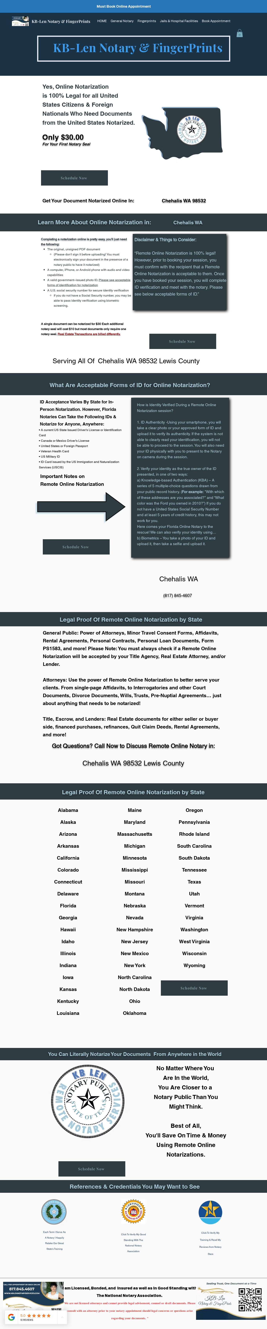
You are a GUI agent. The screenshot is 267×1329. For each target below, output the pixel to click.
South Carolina (194, 846)
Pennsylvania (194, 822)
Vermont (194, 906)
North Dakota (134, 989)
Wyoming (194, 965)
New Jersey (134, 941)
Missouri (135, 882)
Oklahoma (134, 1013)
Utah (194, 894)
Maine (135, 810)
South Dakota (194, 858)
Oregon (194, 810)
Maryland (134, 822)
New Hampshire (134, 929)
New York (134, 965)
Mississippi (135, 870)
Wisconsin (194, 953)
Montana (135, 894)
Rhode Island (194, 834)
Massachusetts (134, 834)
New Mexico (135, 953)
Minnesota (135, 858)
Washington (194, 929)
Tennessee (194, 870)
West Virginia (194, 941)
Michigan (134, 846)
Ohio (134, 1001)
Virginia (194, 918)
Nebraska (135, 906)
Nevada (134, 918)
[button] (239, 33)
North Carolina (135, 977)
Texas (194, 882)
